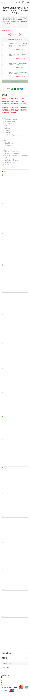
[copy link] (21, 89)
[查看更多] (15, 26)
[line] (12, 89)
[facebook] (15, 89)
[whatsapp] (18, 89)
